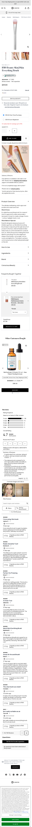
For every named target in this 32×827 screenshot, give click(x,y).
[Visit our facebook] (6, 775)
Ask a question (15, 81)
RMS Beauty (16, 17)
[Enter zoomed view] (28, 46)
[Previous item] (3, 368)
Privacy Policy (17, 812)
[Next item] (28, 368)
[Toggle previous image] (1, 34)
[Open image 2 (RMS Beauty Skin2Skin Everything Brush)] (15, 56)
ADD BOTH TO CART (12, 326)
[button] (15, 75)
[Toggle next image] (29, 34)
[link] (25, 8)
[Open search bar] (4, 8)
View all (27, 90)
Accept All (15, 824)
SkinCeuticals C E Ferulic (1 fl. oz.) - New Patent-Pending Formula (15, 373)
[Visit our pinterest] (25, 775)
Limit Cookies (15, 819)
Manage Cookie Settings (15, 815)
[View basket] (28, 8)
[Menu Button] (1, 8)
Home (3, 17)
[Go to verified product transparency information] (9, 75)
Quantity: (5, 127)
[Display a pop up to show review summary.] (22, 381)
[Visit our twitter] (10, 775)
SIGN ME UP (15, 767)
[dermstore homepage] (15, 8)
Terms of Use (25, 812)
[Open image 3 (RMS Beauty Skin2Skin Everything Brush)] (25, 56)
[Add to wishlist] (26, 138)
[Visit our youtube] (17, 775)
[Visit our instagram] (13, 775)
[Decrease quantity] (4, 131)
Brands (9, 17)
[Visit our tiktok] (21, 775)
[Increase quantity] (14, 131)
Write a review (6, 81)
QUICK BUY (15, 390)
